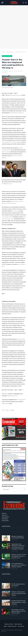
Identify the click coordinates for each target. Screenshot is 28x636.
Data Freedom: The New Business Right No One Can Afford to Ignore (18, 611)
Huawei (12, 410)
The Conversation (21, 399)
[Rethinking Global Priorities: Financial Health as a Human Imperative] (6, 603)
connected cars (21, 339)
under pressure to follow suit (16, 112)
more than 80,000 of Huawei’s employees (12, 142)
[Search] (26, 2)
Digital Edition (9, 624)
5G (3, 410)
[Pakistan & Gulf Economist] (14, 2)
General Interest (7, 56)
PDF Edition (21, 626)
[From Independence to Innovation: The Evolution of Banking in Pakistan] (6, 565)
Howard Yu (9, 95)
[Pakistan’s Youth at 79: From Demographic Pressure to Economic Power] (6, 556)
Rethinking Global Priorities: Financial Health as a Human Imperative (18, 602)
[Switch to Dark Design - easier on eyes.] (23, 2)
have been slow (5, 151)
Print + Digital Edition (10, 626)
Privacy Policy (5, 520)
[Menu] (2, 2)
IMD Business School (17, 95)
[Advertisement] (14, 32)
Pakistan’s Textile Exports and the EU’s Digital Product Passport (18, 593)
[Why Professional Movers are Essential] (6, 586)
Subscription (5, 518)
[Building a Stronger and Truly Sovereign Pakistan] (6, 538)
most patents (15, 211)
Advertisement (5, 517)
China (7, 410)
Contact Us (4, 515)
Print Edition (18, 624)
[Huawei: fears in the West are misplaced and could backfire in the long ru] (14, 81)
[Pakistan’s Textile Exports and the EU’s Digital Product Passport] (6, 594)
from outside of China (7, 216)
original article (5, 403)
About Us (4, 513)
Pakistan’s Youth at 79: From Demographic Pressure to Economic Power (18, 556)
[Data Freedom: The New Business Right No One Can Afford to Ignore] (6, 611)
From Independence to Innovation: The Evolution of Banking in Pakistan (18, 565)
